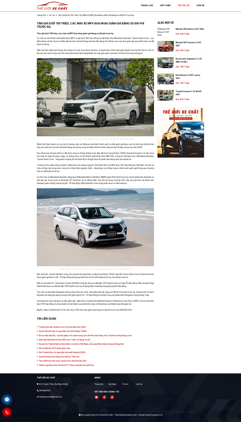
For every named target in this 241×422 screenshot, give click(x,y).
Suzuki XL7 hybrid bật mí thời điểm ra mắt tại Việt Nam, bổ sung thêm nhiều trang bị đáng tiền (81, 344)
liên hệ (200, 5)
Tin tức (52, 15)
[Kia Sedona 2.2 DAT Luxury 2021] (165, 79)
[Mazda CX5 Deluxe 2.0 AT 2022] (165, 32)
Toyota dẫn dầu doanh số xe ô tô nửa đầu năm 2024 (62, 327)
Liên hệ (139, 384)
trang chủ (147, 5)
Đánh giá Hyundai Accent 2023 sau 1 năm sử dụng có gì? (64, 340)
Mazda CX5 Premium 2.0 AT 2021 (188, 44)
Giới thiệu (112, 384)
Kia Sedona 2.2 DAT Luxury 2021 (188, 76)
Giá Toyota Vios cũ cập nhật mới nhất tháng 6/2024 (62, 352)
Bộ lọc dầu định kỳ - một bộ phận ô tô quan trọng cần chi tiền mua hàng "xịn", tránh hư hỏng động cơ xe (85, 335)
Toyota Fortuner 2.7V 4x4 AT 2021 (189, 93)
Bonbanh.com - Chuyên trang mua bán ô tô (143, 415)
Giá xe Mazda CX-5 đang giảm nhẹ (54, 348)
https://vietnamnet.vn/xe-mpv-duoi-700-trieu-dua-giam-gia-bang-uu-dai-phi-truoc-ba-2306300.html (87, 310)
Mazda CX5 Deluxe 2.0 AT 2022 (190, 29)
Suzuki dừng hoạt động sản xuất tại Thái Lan (59, 357)
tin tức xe (183, 5)
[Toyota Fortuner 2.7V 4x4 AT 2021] (165, 95)
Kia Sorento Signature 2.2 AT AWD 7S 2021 (189, 60)
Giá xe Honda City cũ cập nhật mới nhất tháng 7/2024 (63, 331)
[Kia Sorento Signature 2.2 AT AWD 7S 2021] (165, 62)
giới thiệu (165, 5)
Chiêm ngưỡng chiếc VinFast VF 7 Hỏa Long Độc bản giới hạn (66, 365)
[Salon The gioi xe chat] (52, 5)
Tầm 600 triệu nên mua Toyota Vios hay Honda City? (63, 361)
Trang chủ (99, 384)
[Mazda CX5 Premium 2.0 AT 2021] (165, 46)
